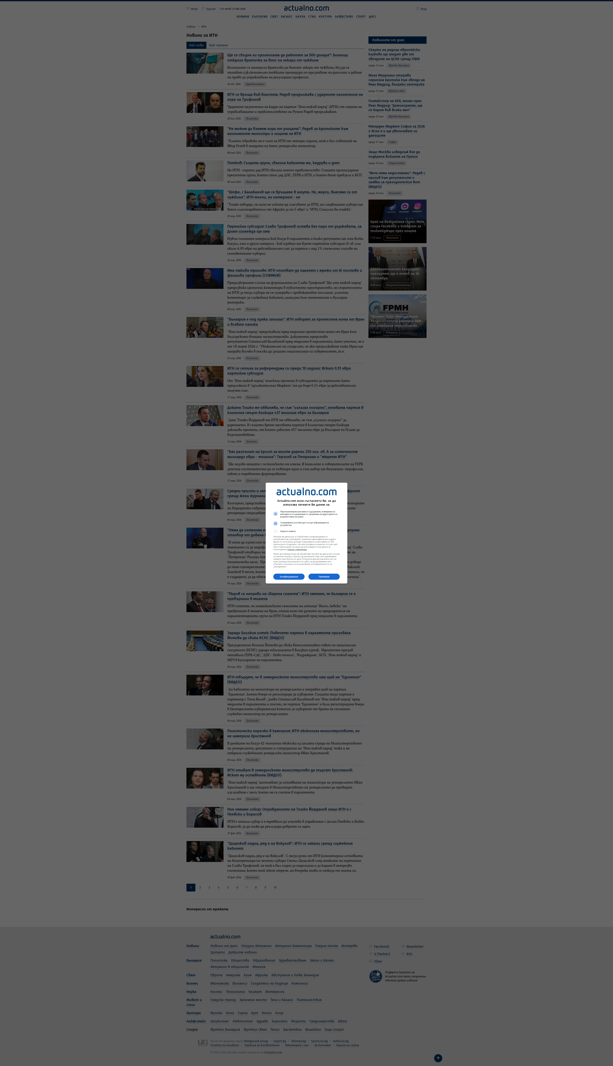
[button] (306, 531)
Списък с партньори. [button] (297, 549)
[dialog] (306, 533)
